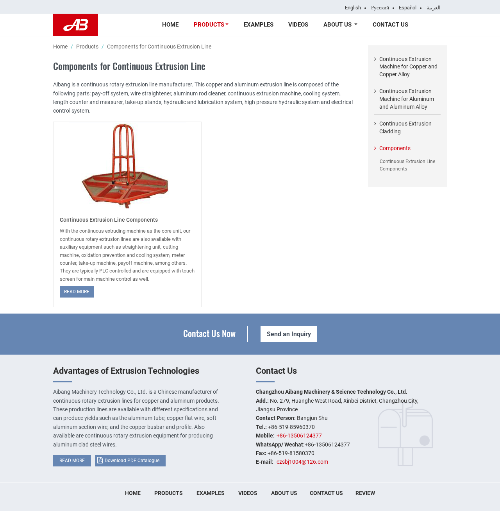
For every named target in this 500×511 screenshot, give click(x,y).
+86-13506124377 (299, 435)
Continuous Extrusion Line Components (109, 220)
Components (395, 148)
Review (365, 493)
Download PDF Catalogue (132, 460)
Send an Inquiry (289, 334)
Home (170, 24)
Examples (258, 24)
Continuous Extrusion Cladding (405, 127)
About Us (284, 493)
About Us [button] (338, 24)
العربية (434, 7)
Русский (380, 7)
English (353, 7)
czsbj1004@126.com (302, 462)
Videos (298, 24)
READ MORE (72, 460)
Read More (76, 291)
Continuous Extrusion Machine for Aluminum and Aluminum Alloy (406, 98)
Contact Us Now (209, 332)
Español (407, 7)
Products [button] (209, 24)
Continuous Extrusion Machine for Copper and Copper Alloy (408, 66)
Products (87, 46)
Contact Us (390, 24)
